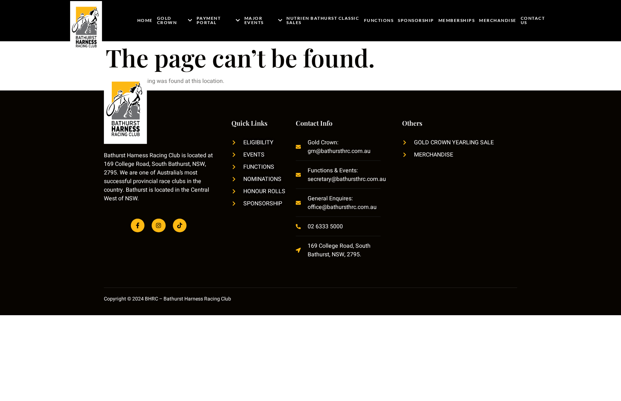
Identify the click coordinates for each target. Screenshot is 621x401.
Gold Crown (167, 20)
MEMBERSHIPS (456, 20)
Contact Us (533, 20)
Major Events (254, 20)
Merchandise (497, 20)
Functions (379, 20)
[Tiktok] (180, 225)
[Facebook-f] (137, 225)
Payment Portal (209, 20)
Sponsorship (416, 20)
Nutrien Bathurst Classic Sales (322, 20)
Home (145, 20)
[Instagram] (158, 225)
